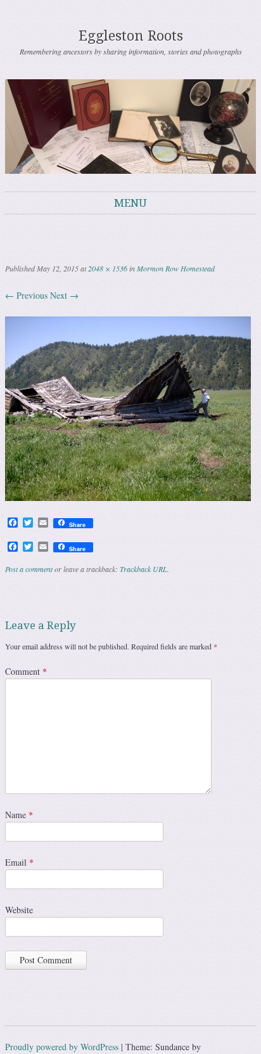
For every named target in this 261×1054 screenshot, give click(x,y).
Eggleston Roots (131, 36)
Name (19, 815)
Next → (64, 295)
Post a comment (29, 569)
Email (19, 862)
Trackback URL (143, 569)
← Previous (26, 295)
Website (19, 910)
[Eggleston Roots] (130, 126)
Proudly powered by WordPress (61, 1047)
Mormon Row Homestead (176, 268)
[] (128, 497)
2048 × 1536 (107, 268)
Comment (26, 671)
